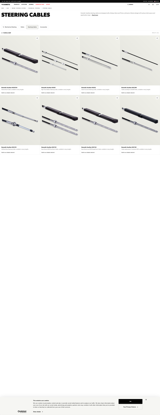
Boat (8, 8)
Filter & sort (7, 33)
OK (130, 401)
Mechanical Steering (34, 8)
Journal (31, 4)
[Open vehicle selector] (149, 4)
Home (2, 8)
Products (16, 4)
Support (145, 1)
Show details (37, 411)
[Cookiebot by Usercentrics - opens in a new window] (22, 411)
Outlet (48, 4)
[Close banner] (146, 399)
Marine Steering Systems (19, 8)
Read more (95, 15)
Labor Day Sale (40, 4)
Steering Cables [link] (47, 8)
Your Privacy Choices (129, 407)
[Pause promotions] (2, 1)
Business (150, 1)
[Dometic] (5, 4)
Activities (24, 4)
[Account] (153, 4)
